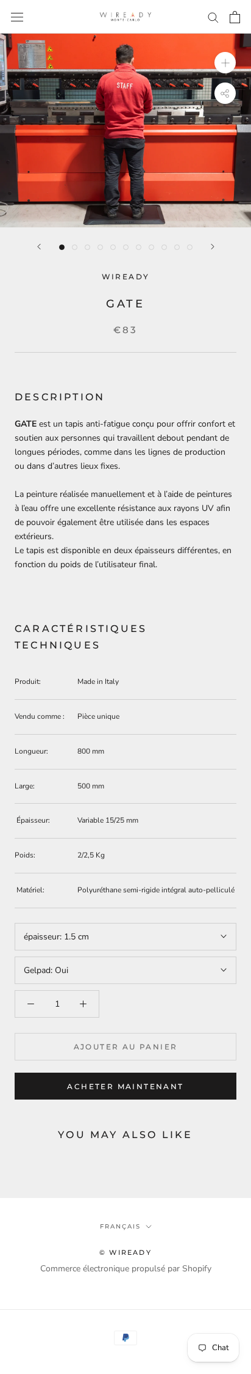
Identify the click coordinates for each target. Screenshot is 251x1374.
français (120, 1226)
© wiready (125, 1252)
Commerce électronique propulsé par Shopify (125, 1268)
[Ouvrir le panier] (235, 17)
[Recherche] (213, 17)
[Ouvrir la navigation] (17, 16)
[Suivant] (212, 246)
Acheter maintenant (125, 1086)
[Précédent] (39, 246)
